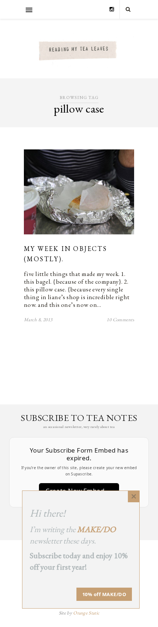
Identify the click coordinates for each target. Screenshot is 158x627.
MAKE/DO (96, 529)
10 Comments (120, 319)
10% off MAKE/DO (104, 594)
